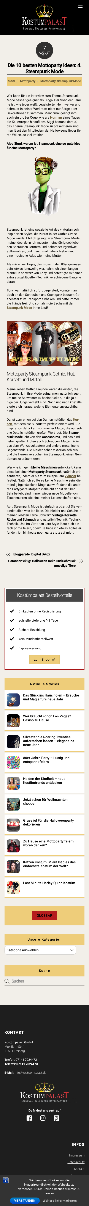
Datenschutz (75, 1162)
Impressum (76, 1155)
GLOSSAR (44, 915)
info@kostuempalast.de (30, 1073)
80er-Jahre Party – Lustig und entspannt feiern (46, 760)
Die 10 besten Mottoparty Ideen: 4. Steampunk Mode (44, 68)
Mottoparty (27, 81)
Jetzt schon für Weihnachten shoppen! (45, 802)
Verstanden (24, 1200)
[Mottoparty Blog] (44, 18)
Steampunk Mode (69, 81)
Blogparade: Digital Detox (31, 554)
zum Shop (41, 659)
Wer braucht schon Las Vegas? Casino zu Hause (47, 718)
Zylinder (70, 476)
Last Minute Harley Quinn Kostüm (49, 883)
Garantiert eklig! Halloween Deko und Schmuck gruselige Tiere (42, 563)
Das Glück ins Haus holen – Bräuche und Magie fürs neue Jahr (51, 697)
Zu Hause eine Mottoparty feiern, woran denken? (49, 843)
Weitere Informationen (60, 1200)
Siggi (11, 81)
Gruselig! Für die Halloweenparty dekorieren (48, 822)
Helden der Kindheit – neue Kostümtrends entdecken (44, 781)
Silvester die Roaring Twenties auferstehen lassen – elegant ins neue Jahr (48, 741)
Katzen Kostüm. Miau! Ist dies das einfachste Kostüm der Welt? (49, 864)
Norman (56, 117)
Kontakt (79, 1169)
